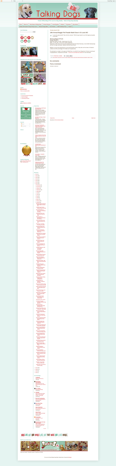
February (38, 200)
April (37, 197)
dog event (59, 57)
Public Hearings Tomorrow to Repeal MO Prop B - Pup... (41, 287)
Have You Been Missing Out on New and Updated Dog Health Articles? (40, 425)
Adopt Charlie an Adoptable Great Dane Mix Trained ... (40, 217)
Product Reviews (46, 24)
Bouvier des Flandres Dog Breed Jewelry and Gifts (41, 284)
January (38, 202)
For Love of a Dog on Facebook (27, 95)
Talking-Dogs (24, 89)
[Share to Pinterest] (71, 56)
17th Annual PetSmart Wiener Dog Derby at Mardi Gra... (40, 230)
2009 (36, 369)
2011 (36, 183)
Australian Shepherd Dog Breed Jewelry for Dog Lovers (40, 353)
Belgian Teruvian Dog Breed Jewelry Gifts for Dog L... (40, 343)
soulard (88, 57)
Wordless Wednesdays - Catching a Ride (40, 268)
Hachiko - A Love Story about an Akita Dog (40, 362)
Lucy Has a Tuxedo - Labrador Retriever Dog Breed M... (41, 302)
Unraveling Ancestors (25, 98)
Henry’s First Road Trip (39, 378)
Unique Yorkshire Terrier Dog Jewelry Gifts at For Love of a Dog (40, 136)
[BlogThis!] (68, 56)
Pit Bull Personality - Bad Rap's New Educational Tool (41, 261)
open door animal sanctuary (78, 57)
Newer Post (52, 118)
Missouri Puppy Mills (43, 26)
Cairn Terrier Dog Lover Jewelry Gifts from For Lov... (40, 221)
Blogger (70, 457)
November (38, 186)
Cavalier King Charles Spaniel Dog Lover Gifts (41, 208)
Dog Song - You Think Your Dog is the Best (40, 224)
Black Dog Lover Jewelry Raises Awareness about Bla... (40, 274)
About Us (26, 24)
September (38, 189)
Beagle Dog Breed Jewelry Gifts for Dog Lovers (40, 347)
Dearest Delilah (38, 404)
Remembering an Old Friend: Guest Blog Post (40, 109)
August (37, 191)
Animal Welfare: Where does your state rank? (40, 360)
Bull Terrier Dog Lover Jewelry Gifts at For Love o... (40, 241)
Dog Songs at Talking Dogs (35, 24)
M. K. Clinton (38, 388)
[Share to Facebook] (70, 56)
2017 (36, 174)
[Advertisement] (73, 106)
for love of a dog (64, 57)
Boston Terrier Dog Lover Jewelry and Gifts (40, 290)
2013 (36, 180)
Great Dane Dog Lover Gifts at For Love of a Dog (40, 214)
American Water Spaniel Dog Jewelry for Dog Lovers (40, 356)
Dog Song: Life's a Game (40, 299)
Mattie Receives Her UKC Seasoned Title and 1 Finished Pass (40, 384)
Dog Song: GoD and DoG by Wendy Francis (40, 341)
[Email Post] (64, 55)
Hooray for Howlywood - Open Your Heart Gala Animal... (40, 315)
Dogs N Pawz (38, 412)
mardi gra (68, 57)
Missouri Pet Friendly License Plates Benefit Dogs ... (40, 311)
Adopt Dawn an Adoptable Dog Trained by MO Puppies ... (41, 293)
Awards (70, 26)
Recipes (62, 24)
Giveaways (68, 24)
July (37, 192)
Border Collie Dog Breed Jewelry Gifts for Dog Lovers (40, 328)
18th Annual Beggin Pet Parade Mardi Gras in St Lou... (40, 244)
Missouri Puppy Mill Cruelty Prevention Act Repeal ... (40, 251)
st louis (91, 57)
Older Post (93, 118)
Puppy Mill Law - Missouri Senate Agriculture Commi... (41, 237)
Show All (45, 428)
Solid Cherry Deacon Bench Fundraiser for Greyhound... (40, 258)
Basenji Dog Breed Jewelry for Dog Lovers (41, 350)
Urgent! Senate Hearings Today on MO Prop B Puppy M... (40, 271)
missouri (72, 57)
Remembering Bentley (39, 389)
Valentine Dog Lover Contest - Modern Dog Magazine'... (40, 265)
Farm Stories (52, 26)
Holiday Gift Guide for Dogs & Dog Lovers (28, 26)
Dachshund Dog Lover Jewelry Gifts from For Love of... (40, 227)
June (37, 194)
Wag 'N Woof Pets (39, 407)
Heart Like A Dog (39, 403)
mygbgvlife (38, 377)
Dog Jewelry (75, 24)
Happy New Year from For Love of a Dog (41, 365)
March (37, 199)
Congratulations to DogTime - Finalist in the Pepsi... (40, 281)
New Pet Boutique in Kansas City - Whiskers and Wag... (41, 210)
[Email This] (66, 56)
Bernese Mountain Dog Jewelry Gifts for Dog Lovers (40, 334)
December (38, 185)
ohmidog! (37, 392)
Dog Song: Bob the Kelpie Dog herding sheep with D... (41, 318)
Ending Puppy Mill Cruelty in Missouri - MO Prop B (41, 309)
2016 (36, 175)
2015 (36, 177)
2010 (36, 367)
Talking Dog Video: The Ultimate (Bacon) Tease (39, 163)
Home (20, 24)
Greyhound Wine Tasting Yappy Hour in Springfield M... (40, 278)
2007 (36, 372)
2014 (36, 179)
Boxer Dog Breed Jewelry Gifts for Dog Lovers (41, 255)
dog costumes (55, 57)
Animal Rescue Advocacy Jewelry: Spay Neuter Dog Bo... (40, 337)
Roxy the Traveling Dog (40, 398)
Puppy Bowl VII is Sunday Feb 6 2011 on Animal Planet (41, 234)
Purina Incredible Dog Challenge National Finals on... (40, 322)
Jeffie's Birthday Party (61, 26)
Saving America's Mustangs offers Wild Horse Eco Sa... (40, 305)
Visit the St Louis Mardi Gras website (75, 52)
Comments (24, 126)
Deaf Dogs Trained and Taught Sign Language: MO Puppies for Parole (40, 126)
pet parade (85, 57)
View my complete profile (25, 90)
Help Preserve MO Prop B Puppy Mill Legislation (41, 325)
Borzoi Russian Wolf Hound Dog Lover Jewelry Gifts (40, 297)
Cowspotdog (38, 417)
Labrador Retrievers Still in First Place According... (40, 248)
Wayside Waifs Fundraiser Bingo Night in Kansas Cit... (41, 204)
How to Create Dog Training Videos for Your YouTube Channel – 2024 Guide (40, 394)
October (37, 188)
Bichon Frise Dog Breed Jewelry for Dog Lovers (41, 331)
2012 (36, 182)
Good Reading (55, 24)
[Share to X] (69, 56)
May (37, 196)
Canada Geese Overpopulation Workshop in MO (40, 145)
